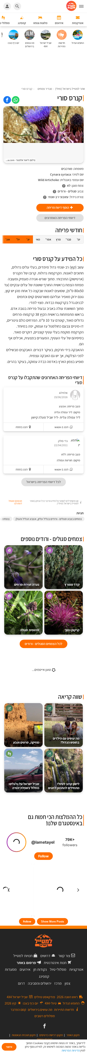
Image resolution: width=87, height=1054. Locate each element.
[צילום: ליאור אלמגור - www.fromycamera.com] (43, 124)
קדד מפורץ (72, 584)
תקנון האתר (73, 1035)
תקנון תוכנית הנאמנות (23, 1035)
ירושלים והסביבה (39, 983)
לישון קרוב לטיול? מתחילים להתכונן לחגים (63, 786)
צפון (67, 983)
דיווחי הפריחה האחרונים (60, 218)
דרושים (45, 955)
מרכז (58, 983)
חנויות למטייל (23, 955)
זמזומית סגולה (29, 630)
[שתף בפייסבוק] (7, 100)
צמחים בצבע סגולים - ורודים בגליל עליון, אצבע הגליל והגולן (49, 519)
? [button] (63, 186)
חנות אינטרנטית (55, 962)
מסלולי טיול (58, 969)
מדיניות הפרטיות (71, 1050)
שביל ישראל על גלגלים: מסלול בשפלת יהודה (23, 786)
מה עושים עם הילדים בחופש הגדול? (66, 740)
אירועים (25, 969)
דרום (21, 983)
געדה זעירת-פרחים (26, 584)
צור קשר (64, 955)
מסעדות (11, 969)
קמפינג (44, 976)
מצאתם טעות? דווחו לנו (15, 502)
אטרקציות (76, 969)
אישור (9, 1047)
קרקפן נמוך (72, 630)
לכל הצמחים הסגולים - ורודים (43, 644)
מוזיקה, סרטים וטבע (26, 742)
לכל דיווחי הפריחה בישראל (43, 482)
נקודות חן (40, 969)
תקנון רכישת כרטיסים (51, 1035)
